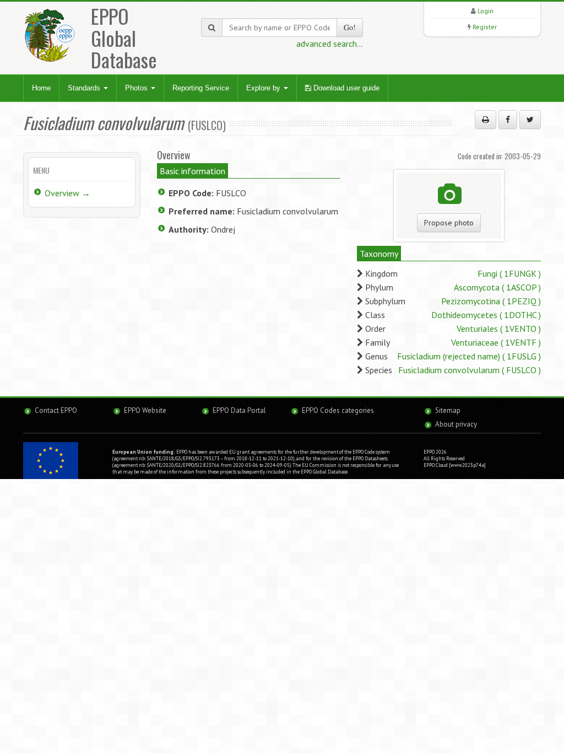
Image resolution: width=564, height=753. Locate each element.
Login (486, 11)
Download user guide (345, 88)
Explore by (264, 88)
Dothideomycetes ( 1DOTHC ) (486, 314)
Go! (350, 27)
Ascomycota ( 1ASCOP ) (497, 287)
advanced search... (329, 43)
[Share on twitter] (530, 119)
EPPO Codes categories (338, 410)
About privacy (456, 424)
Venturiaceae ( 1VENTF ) (496, 342)
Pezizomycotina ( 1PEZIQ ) (491, 300)
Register (485, 27)
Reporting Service (200, 88)
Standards (85, 88)
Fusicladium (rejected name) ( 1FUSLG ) (469, 356)
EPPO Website (145, 410)
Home (41, 88)
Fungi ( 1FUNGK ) (509, 273)
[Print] (485, 119)
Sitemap (447, 410)
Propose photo (449, 223)
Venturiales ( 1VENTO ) (499, 328)
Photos (137, 88)
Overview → (67, 192)
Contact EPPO (56, 410)
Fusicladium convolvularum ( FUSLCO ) (469, 369)
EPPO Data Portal (239, 410)
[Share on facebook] (507, 119)
